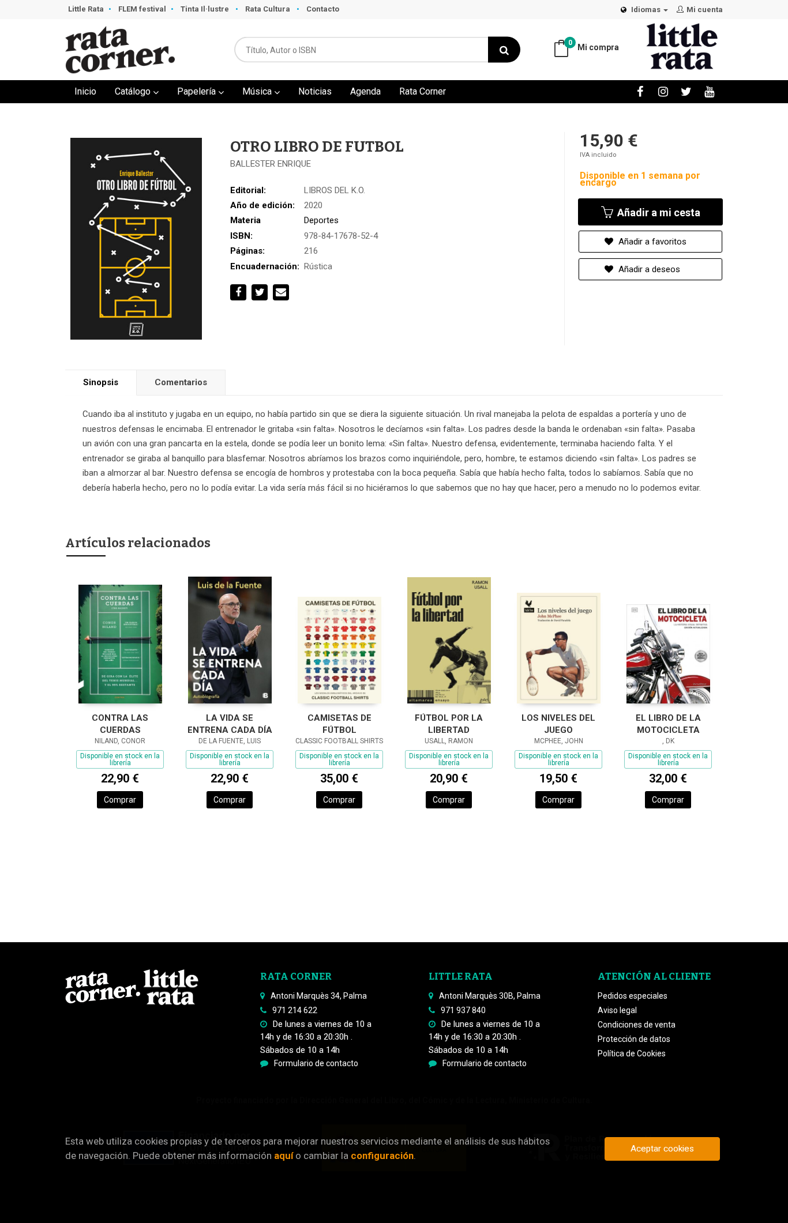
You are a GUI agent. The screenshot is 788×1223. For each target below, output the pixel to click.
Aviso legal (617, 1010)
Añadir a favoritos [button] (651, 241)
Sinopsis (100, 382)
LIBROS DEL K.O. (334, 190)
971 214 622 (294, 1010)
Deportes (321, 220)
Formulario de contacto (316, 1063)
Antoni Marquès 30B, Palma (490, 995)
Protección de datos (634, 1039)
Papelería (197, 91)
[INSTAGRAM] (663, 91)
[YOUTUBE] (709, 91)
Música (258, 91)
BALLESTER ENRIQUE (270, 164)
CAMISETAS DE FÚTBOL (339, 724)
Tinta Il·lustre (206, 9)
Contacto (322, 9)
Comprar (120, 799)
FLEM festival (142, 9)
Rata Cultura (268, 9)
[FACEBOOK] (640, 91)
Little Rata (86, 9)
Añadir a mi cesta (657, 212)
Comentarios (181, 382)
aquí (283, 1155)
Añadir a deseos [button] (648, 269)
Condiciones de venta (637, 1024)
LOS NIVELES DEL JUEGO (558, 724)
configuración (382, 1155)
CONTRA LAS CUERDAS (120, 724)
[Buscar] (504, 50)
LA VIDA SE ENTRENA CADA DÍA (229, 724)
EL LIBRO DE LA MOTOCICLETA (668, 724)
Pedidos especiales (632, 995)
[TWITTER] (686, 91)
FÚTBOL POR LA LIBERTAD (449, 724)
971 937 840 (463, 1010)
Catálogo (134, 91)
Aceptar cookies (662, 1148)
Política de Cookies (632, 1053)
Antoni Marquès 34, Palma (319, 995)
